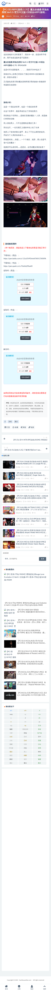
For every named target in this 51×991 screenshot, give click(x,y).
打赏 (8, 427)
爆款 (11, 751)
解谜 (11, 759)
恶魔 (39, 740)
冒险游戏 (25, 729)
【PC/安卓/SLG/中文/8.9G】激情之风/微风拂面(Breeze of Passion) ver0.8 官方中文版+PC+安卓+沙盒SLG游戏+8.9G (31, 653)
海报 (24, 427)
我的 (31, 989)
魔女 (16, 421)
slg (25, 725)
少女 (11, 740)
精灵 (11, 755)
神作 (39, 751)
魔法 (25, 763)
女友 (11, 736)
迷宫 (25, 759)
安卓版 (18, 467)
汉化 (39, 744)
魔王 (39, 763)
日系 (25, 744)
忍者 (25, 740)
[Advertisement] (25, 869)
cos (39, 714)
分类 (19, 989)
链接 (32, 427)
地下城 (39, 733)
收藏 (16, 427)
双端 (25, 733)
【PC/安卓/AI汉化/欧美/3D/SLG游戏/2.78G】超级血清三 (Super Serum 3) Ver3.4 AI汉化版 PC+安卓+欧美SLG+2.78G (31, 475)
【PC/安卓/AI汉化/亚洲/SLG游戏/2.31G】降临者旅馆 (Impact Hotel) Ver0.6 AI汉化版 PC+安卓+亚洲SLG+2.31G (31, 533)
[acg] (3, 16)
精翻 (25, 755)
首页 (14, 23)
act (11, 710)
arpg (11, 714)
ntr (25, 721)
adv (25, 710)
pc (39, 721)
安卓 (25, 736)
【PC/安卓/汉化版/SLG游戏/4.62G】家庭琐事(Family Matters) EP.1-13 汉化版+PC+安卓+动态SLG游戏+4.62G (32, 464)
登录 (42, 3)
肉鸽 (39, 755)
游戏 (10, 421)
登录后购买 (25, 298)
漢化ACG (9, 16)
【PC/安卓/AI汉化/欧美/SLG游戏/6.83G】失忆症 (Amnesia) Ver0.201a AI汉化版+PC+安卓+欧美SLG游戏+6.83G (31, 487)
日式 (11, 744)
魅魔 (39, 759)
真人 (25, 751)
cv (11, 718)
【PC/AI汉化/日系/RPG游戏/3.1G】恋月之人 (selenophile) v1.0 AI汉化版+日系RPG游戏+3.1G (32, 695)
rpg (11, 725)
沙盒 (25, 748)
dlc (39, 718)
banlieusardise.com (25, 980)
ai (39, 710)
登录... (7, 559)
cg (25, 714)
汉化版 (11, 748)
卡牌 (11, 733)
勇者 (39, 729)
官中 (39, 736)
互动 (39, 725)
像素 (11, 729)
